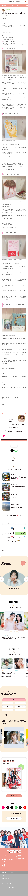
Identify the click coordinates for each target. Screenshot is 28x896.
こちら (11, 868)
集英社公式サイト (19, 856)
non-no (14, 851)
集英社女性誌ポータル (20, 858)
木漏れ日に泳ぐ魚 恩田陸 (9, 39)
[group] (14, 737)
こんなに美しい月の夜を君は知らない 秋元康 (13, 45)
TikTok (7, 807)
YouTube (24, 807)
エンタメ (8, 709)
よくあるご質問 (4, 856)
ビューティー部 (8, 533)
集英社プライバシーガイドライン (8, 859)
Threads (20, 807)
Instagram (4, 436)
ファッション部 (20, 529)
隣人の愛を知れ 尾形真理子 (9, 43)
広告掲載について (5, 861)
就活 (8, 706)
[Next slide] (17, 631)
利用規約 (3, 858)
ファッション (18, 5)
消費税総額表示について (20, 855)
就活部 (20, 537)
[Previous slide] (11, 631)
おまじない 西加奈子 (8, 37)
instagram (3, 807)
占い (20, 709)
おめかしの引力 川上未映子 (9, 41)
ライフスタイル (20, 706)
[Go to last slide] (3, 737)
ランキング (14, 541)
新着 (8, 529)
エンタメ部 (8, 537)
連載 (9, 5)
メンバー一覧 (20, 523)
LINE (16, 450)
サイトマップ (4, 855)
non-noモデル (4, 5)
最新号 (13, 5)
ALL (14, 699)
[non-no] (14, 2)
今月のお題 (7, 523)
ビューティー (25, 5)
